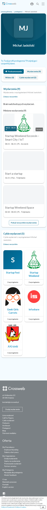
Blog (4, 431)
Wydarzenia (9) (34, 71)
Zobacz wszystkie (10, 97)
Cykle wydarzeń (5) (27, 77)
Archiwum (6, 425)
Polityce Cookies (20, 507)
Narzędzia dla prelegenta (13, 472)
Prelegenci (6, 428)
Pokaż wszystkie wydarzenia (24, 222)
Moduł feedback (10, 475)
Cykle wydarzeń (8, 420)
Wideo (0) (9, 77)
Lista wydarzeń (8, 415)
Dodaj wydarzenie (10, 458)
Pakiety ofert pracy (11, 452)
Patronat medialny (9, 433)
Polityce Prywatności (8, 507)
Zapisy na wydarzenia (12, 461)
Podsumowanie (15, 71)
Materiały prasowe (9, 482)
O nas (4, 479)
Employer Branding (11, 450)
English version (8, 487)
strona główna (6, 12)
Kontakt (5, 484)
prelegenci (18, 12)
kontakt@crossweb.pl (10, 402)
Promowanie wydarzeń (12, 464)
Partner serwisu (10, 466)
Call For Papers (8, 418)
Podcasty (6, 423)
